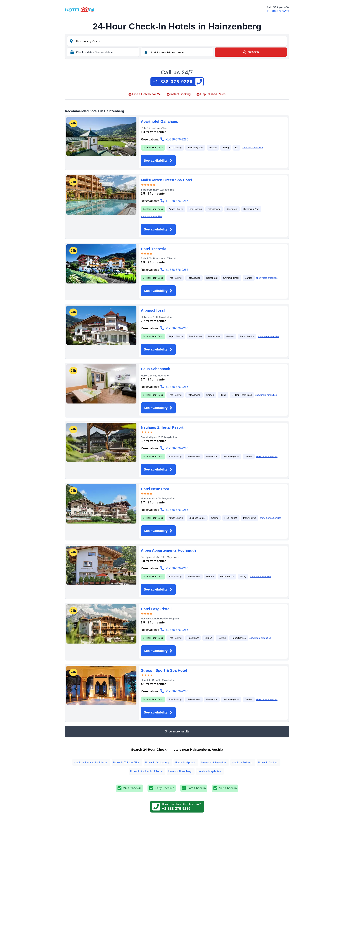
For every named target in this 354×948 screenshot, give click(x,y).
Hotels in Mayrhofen (209, 771)
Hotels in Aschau (267, 762)
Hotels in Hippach (185, 762)
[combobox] (181, 41)
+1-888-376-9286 (277, 11)
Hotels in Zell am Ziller (126, 762)
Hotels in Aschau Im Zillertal (146, 771)
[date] (72, 52)
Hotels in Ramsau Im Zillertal (90, 762)
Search (253, 52)
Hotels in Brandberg (180, 771)
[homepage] (79, 9)
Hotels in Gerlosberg (157, 762)
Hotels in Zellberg (242, 762)
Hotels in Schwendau (213, 762)
